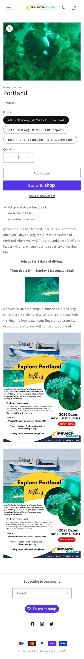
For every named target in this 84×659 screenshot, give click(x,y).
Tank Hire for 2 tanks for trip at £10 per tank (40, 140)
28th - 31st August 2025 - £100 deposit (36, 130)
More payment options (42, 195)
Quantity (8, 149)
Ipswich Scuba (35, 651)
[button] (8, 7)
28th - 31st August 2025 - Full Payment (36, 120)
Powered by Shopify (55, 651)
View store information (23, 219)
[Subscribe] (66, 593)
